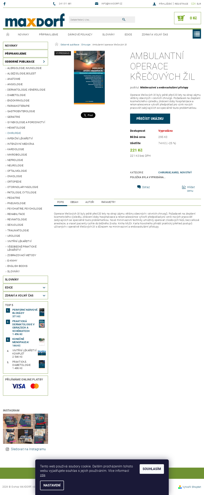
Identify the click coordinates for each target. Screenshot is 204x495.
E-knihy (12, 260)
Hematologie (16, 127)
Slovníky (108, 34)
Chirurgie (14, 133)
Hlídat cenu (191, 189)
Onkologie (14, 176)
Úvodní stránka (8, 34)
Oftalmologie (17, 170)
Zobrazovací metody (21, 255)
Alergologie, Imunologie (24, 68)
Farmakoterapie (18, 105)
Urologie (13, 235)
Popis (60, 202)
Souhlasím (152, 469)
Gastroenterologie (21, 111)
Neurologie (15, 165)
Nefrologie (15, 160)
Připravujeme (48, 34)
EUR (199, 4)
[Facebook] (5, 3)
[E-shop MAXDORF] (35, 20)
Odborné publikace (19, 61)
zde (42, 475)
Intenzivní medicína (20, 143)
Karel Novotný (182, 172)
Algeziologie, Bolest (21, 73)
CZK (193, 3)
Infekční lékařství (20, 138)
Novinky (23, 34)
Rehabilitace (16, 214)
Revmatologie (17, 219)
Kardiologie (15, 149)
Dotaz (146, 187)
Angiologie (15, 84)
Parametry (108, 202)
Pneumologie (16, 203)
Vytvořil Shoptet (191, 486)
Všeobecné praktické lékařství (21, 248)
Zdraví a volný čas (155, 34)
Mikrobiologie (17, 154)
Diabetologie (16, 95)
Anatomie (13, 78)
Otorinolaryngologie (22, 187)
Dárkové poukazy (80, 34)
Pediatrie (13, 197)
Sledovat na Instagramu (28, 449)
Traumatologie (18, 230)
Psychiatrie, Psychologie (24, 208)
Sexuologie (15, 224)
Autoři (89, 202)
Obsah (74, 202)
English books (17, 265)
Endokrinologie (18, 100)
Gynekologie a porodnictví (26, 122)
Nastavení (52, 485)
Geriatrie (13, 116)
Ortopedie (14, 181)
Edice (128, 34)
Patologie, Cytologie (21, 192)
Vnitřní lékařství (19, 241)
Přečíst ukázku (150, 119)
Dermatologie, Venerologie (26, 89)
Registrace (181, 4)
